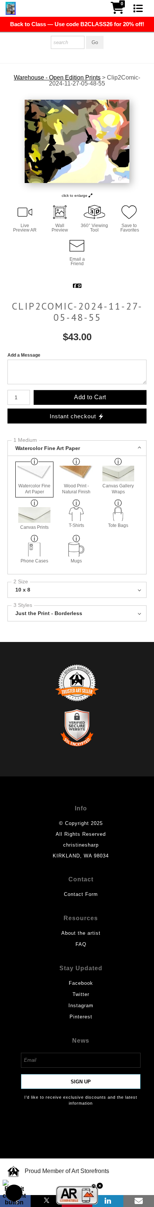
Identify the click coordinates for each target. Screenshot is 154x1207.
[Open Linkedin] (107, 1201)
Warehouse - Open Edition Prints (57, 78)
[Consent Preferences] (14, 1193)
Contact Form (81, 894)
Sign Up (81, 1082)
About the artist (81, 933)
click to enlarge (75, 195)
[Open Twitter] (46, 1201)
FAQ (81, 944)
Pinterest (81, 1017)
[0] (117, 10)
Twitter (81, 994)
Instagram (80, 1005)
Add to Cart (90, 397)
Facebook (81, 983)
